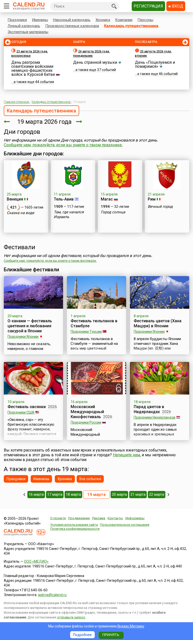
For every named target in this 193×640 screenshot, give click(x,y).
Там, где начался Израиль (69, 214)
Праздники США (21, 412)
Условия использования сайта (74, 525)
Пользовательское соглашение (124, 525)
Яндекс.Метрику (130, 626)
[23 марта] (168, 494)
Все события (90, 479)
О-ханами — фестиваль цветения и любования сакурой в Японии (30, 325)
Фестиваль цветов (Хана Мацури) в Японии (157, 323)
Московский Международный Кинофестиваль (87, 411)
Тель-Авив (64, 199)
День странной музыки (95, 62)
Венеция (15, 199)
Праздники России (86, 422)
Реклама (98, 518)
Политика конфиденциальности (75, 529)
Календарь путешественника (131, 26)
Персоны (145, 20)
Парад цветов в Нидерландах (149, 409)
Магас (107, 199)
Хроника (102, 20)
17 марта (54, 494)
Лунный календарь (24, 26)
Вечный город (160, 206)
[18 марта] (7, 121)
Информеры (134, 518)
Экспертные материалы (28, 32)
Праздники (17, 20)
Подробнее (82, 635)
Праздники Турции (86, 332)
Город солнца (113, 212)
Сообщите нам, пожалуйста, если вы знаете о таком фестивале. (50, 261)
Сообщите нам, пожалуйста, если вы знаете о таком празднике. (63, 145)
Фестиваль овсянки (27, 406)
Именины (40, 20)
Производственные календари (72, 26)
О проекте (58, 518)
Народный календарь (71, 20)
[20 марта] (79, 121)
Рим (152, 199)
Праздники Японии (23, 337)
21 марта (138, 494)
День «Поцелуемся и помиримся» (155, 64)
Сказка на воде (20, 213)
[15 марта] (24, 494)
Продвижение (79, 518)
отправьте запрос (71, 617)
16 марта (36, 494)
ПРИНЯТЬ (110, 635)
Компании (123, 20)
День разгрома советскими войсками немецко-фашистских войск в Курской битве (33, 68)
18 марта (73, 494)
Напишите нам (126, 455)
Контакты (115, 518)
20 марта (119, 494)
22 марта (156, 494)
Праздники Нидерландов (154, 417)
